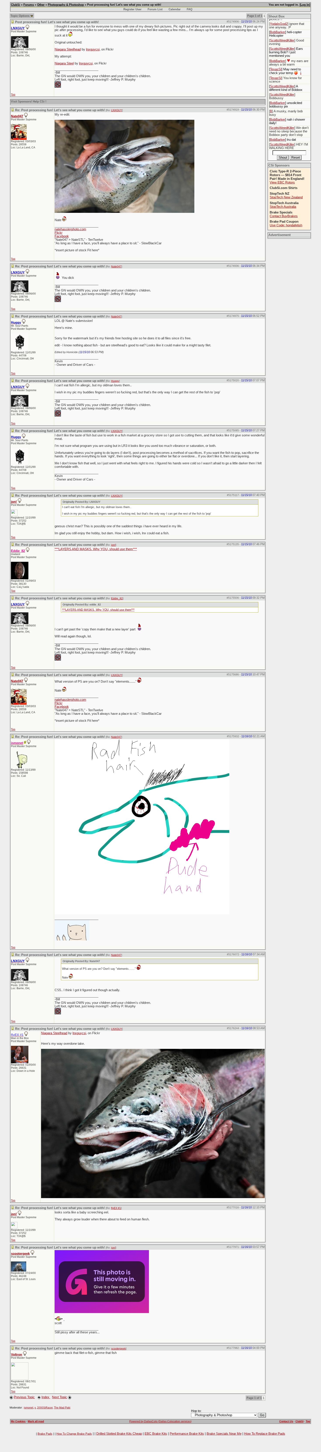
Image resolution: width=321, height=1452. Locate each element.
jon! (14, 501)
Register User (132, 9)
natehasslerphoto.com (70, 229)
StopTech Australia (283, 206)
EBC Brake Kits (156, 1433)
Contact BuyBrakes (284, 216)
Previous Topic (24, 1397)
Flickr (58, 232)
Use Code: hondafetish (286, 225)
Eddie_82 (117, 598)
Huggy (115, 381)
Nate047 (17, 116)
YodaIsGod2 (279, 24)
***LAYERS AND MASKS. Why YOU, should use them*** (96, 549)
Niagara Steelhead (68, 49)
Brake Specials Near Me (224, 1433)
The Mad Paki (62, 1407)
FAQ (189, 9)
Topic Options (20, 15)
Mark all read (36, 1421)
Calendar (175, 9)
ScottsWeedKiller (282, 40)
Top (13, 94)
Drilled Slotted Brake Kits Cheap (119, 1433)
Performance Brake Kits (187, 1433)
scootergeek (20, 1253)
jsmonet (28, 1407)
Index (45, 1397)
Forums (28, 4)
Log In (304, 4)
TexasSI (275, 69)
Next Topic (59, 1397)
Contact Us (286, 1421)
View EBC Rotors (282, 182)
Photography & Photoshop (66, 4)
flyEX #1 (116, 1208)
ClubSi (15, 4)
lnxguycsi (93, 49)
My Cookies (18, 1421)
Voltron (16, 1354)
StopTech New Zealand (286, 197)
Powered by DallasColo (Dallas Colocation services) (160, 1421)
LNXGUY (116, 110)
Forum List (155, 9)
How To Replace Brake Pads (264, 1433)
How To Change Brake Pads (74, 1433)
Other (41, 4)
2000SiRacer (45, 1407)
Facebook (62, 236)
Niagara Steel (64, 63)
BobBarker (277, 32)
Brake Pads (45, 1433)
